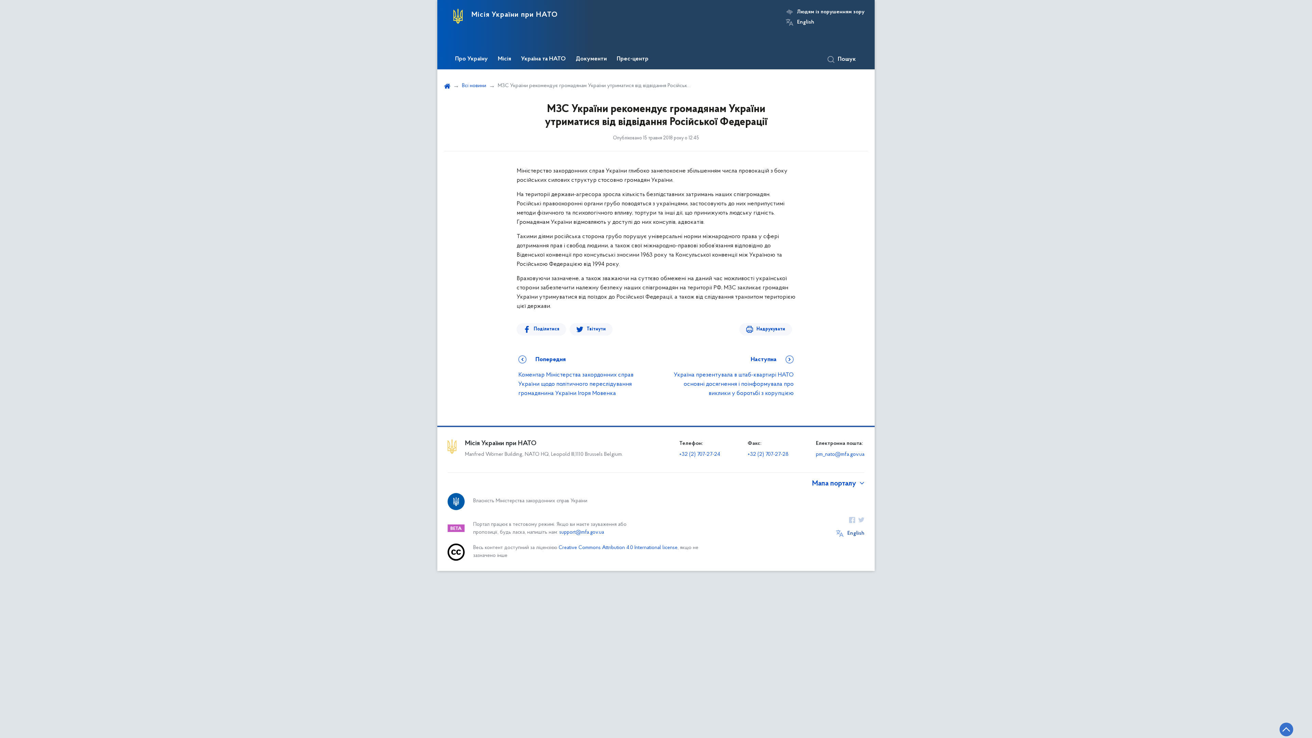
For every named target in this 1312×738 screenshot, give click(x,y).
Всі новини (474, 85)
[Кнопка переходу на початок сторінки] (1286, 729)
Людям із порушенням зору (830, 12)
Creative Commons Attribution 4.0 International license (618, 547)
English (805, 22)
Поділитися (546, 329)
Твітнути (596, 329)
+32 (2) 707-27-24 (699, 454)
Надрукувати (770, 329)
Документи (591, 59)
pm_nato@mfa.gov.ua (840, 454)
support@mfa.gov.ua (581, 532)
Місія (504, 59)
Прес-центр (632, 59)
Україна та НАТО (543, 59)
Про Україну (471, 59)
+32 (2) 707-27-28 (768, 454)
